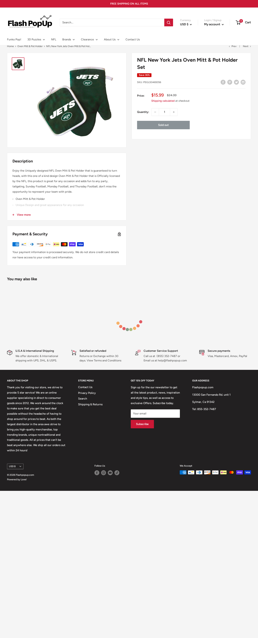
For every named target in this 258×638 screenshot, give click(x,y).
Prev (233, 46)
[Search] (168, 22)
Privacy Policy (87, 393)
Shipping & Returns (90, 404)
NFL (53, 39)
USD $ (12, 466)
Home (10, 46)
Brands (66, 39)
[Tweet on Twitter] (236, 82)
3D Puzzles (34, 39)
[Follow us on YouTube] (110, 472)
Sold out (163, 125)
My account (212, 24)
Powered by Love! (17, 479)
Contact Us (132, 39)
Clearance (87, 39)
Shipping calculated (163, 100)
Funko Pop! (14, 39)
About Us (109, 39)
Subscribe (142, 424)
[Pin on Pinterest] (229, 82)
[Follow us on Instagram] (103, 472)
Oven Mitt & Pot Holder (30, 46)
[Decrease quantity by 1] (155, 112)
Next (245, 46)
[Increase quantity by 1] (173, 112)
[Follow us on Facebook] (96, 472)
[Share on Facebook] (223, 82)
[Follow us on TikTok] (116, 472)
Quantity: (143, 112)
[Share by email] (243, 82)
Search (82, 398)
